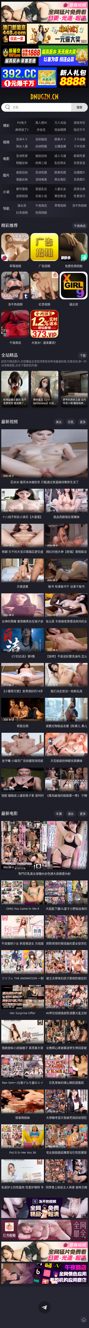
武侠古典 (79, 189)
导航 (6, 208)
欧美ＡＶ (60, 139)
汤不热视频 (79, 205)
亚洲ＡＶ (22, 139)
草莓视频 (60, 205)
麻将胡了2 (22, 130)
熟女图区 (60, 179)
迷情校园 (22, 196)
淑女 (71, 814)
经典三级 (41, 163)
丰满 (59, 814)
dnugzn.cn (44, 97)
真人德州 (41, 123)
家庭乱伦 (41, 189)
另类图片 (79, 179)
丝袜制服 (41, 146)
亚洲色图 (41, 172)
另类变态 (79, 163)
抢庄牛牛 (79, 130)
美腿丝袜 (22, 179)
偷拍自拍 (41, 156)
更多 (83, 422)
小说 (6, 192)
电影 (6, 158)
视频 (6, 142)
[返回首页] (83, 1320)
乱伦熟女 (60, 163)
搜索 (79, 107)
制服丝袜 (22, 163)
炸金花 (41, 130)
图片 (6, 175)
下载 (83, 355)
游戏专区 (79, 123)
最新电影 (9, 813)
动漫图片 (79, 172)
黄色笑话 (60, 196)
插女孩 (22, 205)
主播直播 (60, 146)
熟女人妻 (22, 146)
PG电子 (22, 123)
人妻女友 (60, 189)
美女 (59, 422)
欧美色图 (60, 172)
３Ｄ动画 (79, 139)
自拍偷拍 (41, 139)
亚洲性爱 (22, 156)
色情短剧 (41, 212)
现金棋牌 (60, 130)
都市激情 (22, 189)
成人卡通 (60, 156)
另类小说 (41, 196)
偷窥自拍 (22, 172)
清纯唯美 (41, 179)
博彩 (6, 125)
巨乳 (71, 422)
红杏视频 (22, 212)
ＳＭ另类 (79, 146)
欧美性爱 (79, 156)
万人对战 (60, 123)
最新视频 (9, 422)
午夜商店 (41, 205)
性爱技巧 (79, 196)
